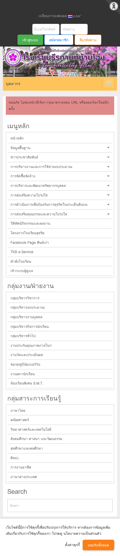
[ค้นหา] (106, 505)
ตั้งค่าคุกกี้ (72, 545)
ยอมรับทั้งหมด (98, 545)
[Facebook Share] (55, 5)
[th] (70, 16)
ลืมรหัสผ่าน (88, 40)
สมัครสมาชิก (58, 40)
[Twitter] (64, 5)
